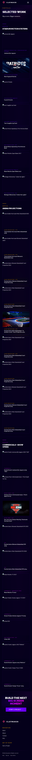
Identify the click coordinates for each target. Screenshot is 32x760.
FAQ (3, 738)
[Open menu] (28, 2)
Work (3, 730)
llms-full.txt (12, 755)
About (4, 733)
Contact (4, 735)
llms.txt (7, 755)
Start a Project (16, 709)
